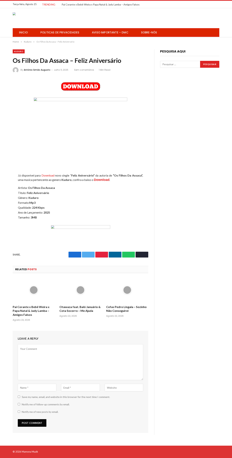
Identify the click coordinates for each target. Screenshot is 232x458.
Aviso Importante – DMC (110, 32)
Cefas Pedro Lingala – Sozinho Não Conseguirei (126, 309)
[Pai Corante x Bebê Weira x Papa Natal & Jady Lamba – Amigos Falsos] (34, 290)
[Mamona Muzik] (40, 18)
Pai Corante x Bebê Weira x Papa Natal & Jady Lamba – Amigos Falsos (101, 4)
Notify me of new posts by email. (40, 411)
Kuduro (18, 51)
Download (48, 175)
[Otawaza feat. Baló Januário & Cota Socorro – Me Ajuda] (80, 290)
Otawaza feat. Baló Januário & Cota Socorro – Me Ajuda (80, 309)
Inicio (23, 32)
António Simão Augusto (37, 69)
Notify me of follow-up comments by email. (46, 404)
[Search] (215, 33)
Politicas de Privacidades (59, 32)
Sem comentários (84, 69)
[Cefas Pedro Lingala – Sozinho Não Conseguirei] (127, 290)
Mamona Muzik (30, 451)
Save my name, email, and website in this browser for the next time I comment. (66, 396)
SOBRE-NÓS (149, 32)
